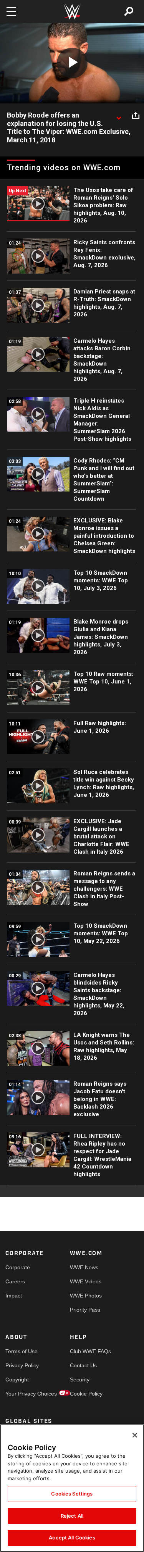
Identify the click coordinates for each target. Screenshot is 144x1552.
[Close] (134, 1435)
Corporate (17, 1267)
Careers (15, 1281)
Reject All (72, 1516)
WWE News (84, 1267)
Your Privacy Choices (21, 1394)
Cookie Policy (86, 1394)
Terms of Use (21, 1351)
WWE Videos (85, 1281)
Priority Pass (85, 1310)
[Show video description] (118, 115)
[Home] (72, 11)
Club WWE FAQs (86, 1351)
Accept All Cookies (72, 1537)
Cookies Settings (72, 1494)
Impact (13, 1296)
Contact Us (83, 1365)
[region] (72, 1488)
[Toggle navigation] (11, 11)
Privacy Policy (21, 1365)
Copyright (17, 1379)
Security (79, 1379)
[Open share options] (135, 115)
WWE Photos (86, 1296)
